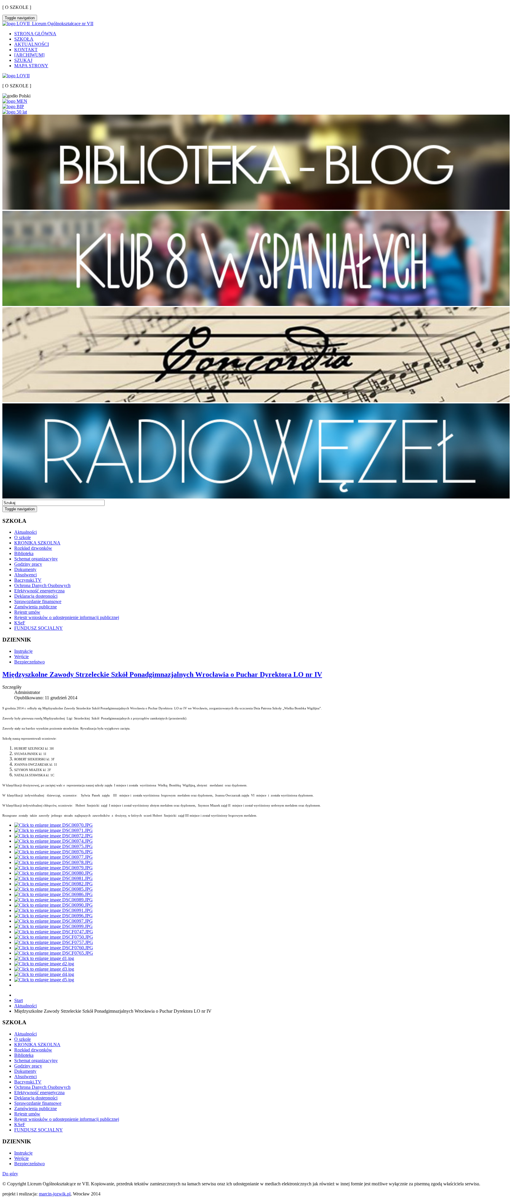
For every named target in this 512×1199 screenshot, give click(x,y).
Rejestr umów (27, 612)
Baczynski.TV (27, 580)
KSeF (19, 622)
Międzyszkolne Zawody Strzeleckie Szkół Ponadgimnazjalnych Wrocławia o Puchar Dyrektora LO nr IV (162, 674)
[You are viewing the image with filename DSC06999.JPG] (53, 926)
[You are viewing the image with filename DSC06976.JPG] (53, 851)
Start (18, 1000)
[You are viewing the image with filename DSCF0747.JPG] (53, 931)
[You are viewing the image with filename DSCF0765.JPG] (53, 953)
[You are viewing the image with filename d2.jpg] (44, 963)
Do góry (10, 1173)
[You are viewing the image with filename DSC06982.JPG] (53, 883)
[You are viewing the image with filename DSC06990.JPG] (53, 905)
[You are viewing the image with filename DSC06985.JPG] (53, 889)
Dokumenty (25, 569)
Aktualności (25, 532)
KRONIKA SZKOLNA (37, 542)
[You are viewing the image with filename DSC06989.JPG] (53, 899)
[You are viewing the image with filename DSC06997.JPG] (53, 921)
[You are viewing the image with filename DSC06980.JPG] (53, 873)
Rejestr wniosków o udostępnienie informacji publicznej (66, 617)
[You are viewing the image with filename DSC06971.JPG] (53, 830)
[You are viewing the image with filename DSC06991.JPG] (53, 910)
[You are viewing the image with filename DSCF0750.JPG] (53, 937)
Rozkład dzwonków (33, 548)
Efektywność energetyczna (39, 590)
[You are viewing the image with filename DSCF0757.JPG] (53, 942)
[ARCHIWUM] (29, 54)
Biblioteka (23, 553)
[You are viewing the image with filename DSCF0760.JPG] (53, 947)
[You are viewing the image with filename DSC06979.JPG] (53, 867)
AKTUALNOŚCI (31, 44)
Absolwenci (25, 574)
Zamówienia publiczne (35, 606)
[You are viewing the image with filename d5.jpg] (44, 979)
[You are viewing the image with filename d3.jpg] (44, 969)
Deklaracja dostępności (35, 596)
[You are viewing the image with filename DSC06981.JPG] (53, 878)
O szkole (22, 537)
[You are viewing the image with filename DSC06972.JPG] (53, 835)
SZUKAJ (23, 60)
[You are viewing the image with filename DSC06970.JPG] (53, 825)
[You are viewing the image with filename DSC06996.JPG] (53, 915)
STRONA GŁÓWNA (35, 33)
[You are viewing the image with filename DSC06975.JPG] (53, 846)
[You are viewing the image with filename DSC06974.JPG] (53, 841)
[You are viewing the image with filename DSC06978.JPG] (53, 862)
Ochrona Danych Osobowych (42, 585)
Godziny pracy (28, 564)
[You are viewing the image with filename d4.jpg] (44, 974)
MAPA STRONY (31, 65)
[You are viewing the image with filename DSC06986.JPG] (53, 894)
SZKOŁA (23, 38)
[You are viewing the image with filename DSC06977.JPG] (53, 857)
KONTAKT (26, 49)
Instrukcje (23, 651)
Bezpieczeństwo (29, 661)
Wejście (21, 656)
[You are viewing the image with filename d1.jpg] (44, 958)
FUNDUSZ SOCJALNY (38, 628)
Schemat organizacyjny (36, 558)
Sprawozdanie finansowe (37, 601)
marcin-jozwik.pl (55, 1193)
